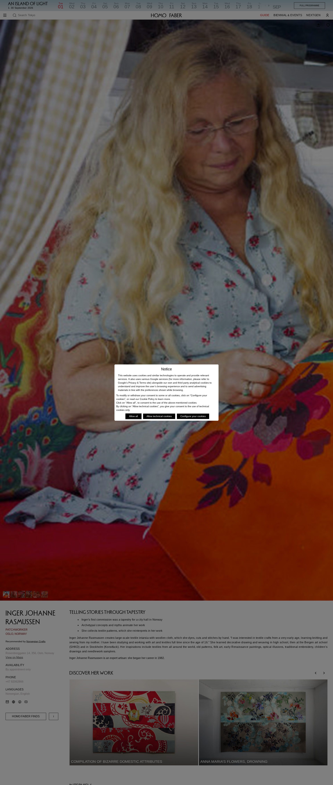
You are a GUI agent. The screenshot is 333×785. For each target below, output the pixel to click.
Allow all (133, 416)
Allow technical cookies (159, 416)
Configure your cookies (193, 416)
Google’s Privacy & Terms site (134, 382)
